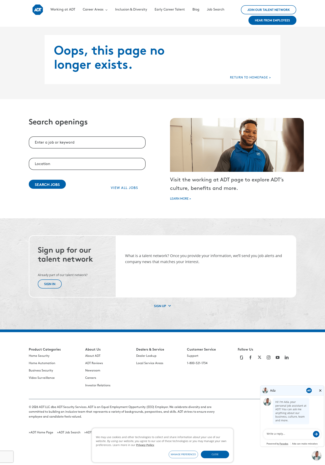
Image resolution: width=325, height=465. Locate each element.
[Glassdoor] (242, 357)
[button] (95, 9)
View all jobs (124, 188)
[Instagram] (269, 357)
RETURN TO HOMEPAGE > (250, 77)
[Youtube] (278, 357)
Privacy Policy (145, 445)
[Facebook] (251, 357)
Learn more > (180, 198)
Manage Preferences (183, 454)
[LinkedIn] (287, 357)
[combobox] (87, 142)
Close (215, 454)
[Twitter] (260, 357)
